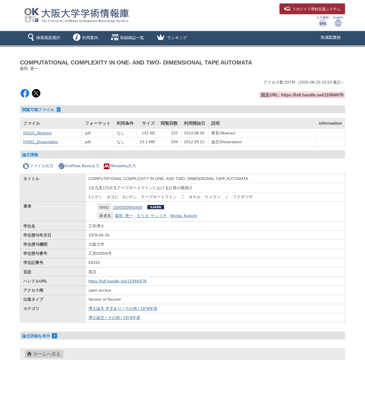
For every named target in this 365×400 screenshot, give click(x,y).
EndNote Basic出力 (82, 165)
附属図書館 (331, 37)
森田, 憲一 (124, 215)
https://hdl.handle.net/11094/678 (117, 281)
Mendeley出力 (123, 165)
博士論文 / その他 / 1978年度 (114, 317)
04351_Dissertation (40, 142)
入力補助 (322, 17)
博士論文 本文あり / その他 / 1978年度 (122, 308)
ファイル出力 (41, 165)
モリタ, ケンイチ (152, 215)
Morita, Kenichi (183, 215)
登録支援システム (316, 9)
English (338, 17)
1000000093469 (127, 207)
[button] (43, 38)
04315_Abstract (37, 133)
